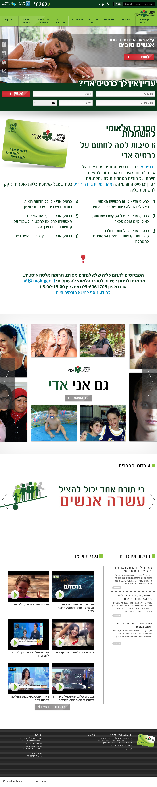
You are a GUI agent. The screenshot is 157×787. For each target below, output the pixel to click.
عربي (138, 4)
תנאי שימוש (40, 781)
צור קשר (8, 19)
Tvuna (19, 781)
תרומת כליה (77, 19)
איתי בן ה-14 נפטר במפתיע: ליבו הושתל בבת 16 (134, 624)
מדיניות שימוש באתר (34, 746)
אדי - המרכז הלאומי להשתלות (144, 13)
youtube (4, 53)
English (128, 4)
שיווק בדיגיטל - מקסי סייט (32, 749)
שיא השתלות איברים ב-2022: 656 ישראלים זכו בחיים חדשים (133, 569)
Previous (7, 383)
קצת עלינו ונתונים (143, 21)
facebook (4, 44)
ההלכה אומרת (26, 21)
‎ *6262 (33, 753)
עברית (118, 4)
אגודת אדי (109, 19)
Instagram (4, 71)
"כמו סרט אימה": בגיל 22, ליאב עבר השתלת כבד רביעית (134, 597)
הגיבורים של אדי (93, 21)
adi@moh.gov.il (38, 281)
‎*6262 (40, 4)
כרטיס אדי (126, 19)
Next (149, 383)
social (4, 62)
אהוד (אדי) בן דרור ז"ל (92, 184)
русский (149, 4)
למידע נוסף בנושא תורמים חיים (83, 292)
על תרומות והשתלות (43, 21)
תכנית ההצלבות (60, 21)
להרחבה (117, 588)
